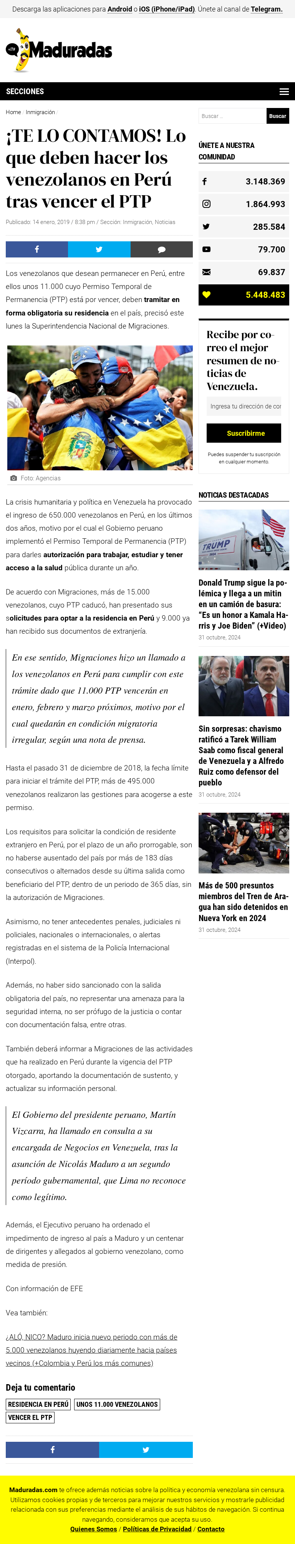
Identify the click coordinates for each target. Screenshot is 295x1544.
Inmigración (40, 112)
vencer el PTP (30, 1417)
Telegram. (267, 9)
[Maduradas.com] (59, 70)
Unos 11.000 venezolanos (117, 1404)
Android (120, 9)
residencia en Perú (38, 1404)
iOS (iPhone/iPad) (167, 9)
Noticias (165, 222)
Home (13, 112)
